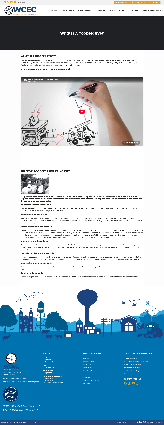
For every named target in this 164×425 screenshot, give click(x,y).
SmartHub (86, 358)
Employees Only (88, 383)
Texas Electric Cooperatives (132, 368)
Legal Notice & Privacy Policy (91, 380)
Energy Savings (87, 368)
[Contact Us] (11, 361)
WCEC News (86, 377)
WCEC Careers (87, 374)
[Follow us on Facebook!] (5, 3)
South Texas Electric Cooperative (133, 371)
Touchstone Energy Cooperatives (134, 364)
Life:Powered (127, 374)
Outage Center (134, 11)
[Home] (20, 10)
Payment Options (88, 361)
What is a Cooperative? (131, 358)
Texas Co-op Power (89, 371)
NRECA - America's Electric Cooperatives (136, 361)
